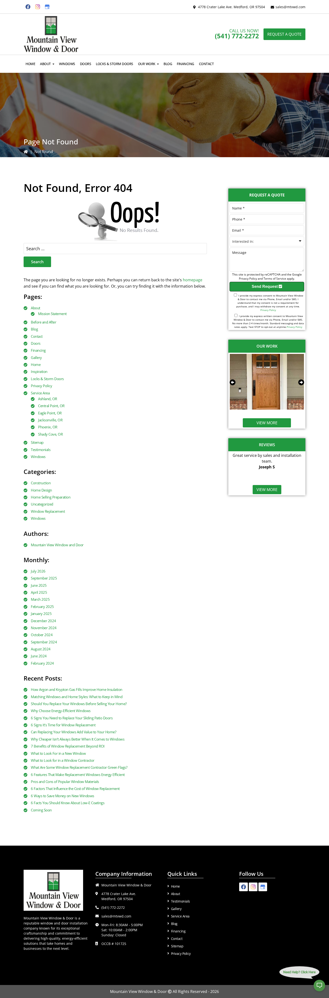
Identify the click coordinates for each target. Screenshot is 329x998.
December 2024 (43, 620)
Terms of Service (274, 278)
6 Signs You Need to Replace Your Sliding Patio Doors (71, 717)
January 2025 (41, 613)
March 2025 (40, 599)
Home (35, 364)
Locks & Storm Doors (47, 378)
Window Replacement (48, 511)
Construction (41, 482)
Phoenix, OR (47, 427)
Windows (38, 456)
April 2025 (39, 592)
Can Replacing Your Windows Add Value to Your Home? (73, 731)
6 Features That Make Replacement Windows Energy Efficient (78, 774)
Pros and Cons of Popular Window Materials (65, 781)
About (35, 307)
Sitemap (37, 442)
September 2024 (44, 642)
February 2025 (42, 606)
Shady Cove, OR (50, 434)
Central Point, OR (51, 405)
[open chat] (319, 988)
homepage (192, 280)
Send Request (265, 286)
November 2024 (44, 627)
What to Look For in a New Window (58, 753)
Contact (37, 336)
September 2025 (44, 578)
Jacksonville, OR (50, 420)
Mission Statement (52, 313)
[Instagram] (37, 6)
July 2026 (38, 571)
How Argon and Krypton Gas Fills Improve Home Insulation (76, 689)
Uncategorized (42, 504)
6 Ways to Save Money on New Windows (62, 795)
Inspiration (39, 371)
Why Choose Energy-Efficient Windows (61, 710)
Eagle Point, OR (50, 413)
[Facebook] (28, 6)
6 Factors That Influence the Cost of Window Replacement (75, 788)
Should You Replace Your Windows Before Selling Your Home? (79, 703)
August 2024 (41, 649)
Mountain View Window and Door (57, 544)
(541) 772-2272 (237, 36)
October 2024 (42, 634)
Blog (34, 329)
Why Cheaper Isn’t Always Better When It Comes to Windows (77, 739)
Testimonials (40, 449)
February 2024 (42, 663)
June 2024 (39, 656)
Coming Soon (41, 810)
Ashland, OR (47, 398)
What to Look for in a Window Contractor (62, 760)
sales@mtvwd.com (290, 7)
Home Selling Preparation (50, 497)
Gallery (36, 357)
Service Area (40, 393)
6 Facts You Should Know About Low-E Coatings (67, 802)
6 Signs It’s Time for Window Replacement (63, 724)
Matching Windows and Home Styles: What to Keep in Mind (76, 696)
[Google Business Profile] (47, 6)
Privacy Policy (41, 385)
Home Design (41, 490)
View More (267, 422)
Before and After (43, 322)
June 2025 (39, 585)
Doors (35, 343)
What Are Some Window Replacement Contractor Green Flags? (79, 767)
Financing (38, 350)
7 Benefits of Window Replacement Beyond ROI (68, 746)
